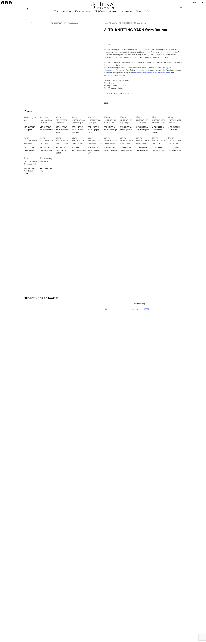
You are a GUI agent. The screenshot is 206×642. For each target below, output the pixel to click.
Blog (138, 11)
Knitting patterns (83, 11)
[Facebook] (2, 2)
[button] (27, 8)
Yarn (56, 11)
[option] (198, 2)
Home (106, 23)
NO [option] (198, 3)
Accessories (126, 11)
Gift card (113, 11)
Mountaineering (139, 304)
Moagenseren (109, 70)
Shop (112, 23)
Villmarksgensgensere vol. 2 (115, 75)
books (135, 67)
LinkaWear (100, 11)
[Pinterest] (10, 2)
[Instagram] (6, 2)
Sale (147, 11)
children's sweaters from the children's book (152, 73)
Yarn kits (67, 11)
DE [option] (202, 3)
